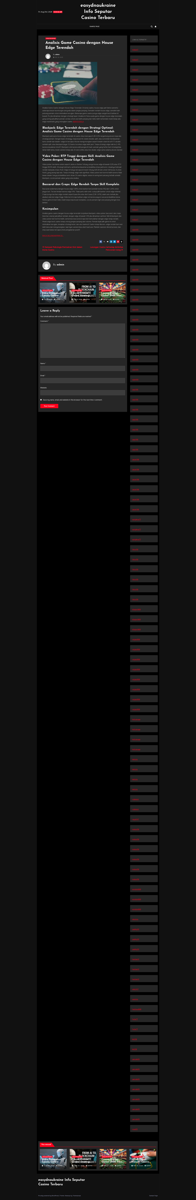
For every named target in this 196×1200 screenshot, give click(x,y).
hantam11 (135, 959)
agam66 (135, 230)
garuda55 (136, 1059)
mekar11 (135, 50)
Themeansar (77, 1196)
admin (57, 54)
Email (42, 376)
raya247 (135, 819)
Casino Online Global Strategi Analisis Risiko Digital (80, 297)
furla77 (135, 1019)
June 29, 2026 (49, 1166)
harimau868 (136, 1009)
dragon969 (136, 609)
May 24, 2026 (109, 1166)
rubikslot (135, 799)
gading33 (135, 929)
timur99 (135, 549)
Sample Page (94, 26)
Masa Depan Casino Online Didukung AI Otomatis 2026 (51, 297)
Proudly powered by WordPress (48, 1196)
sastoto (135, 999)
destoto (135, 919)
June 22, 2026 (79, 1166)
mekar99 (135, 829)
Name (43, 363)
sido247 (135, 989)
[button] (152, 26)
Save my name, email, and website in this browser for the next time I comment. (72, 400)
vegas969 (136, 639)
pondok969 (136, 889)
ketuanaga (136, 719)
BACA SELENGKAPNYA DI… (52, 236)
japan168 (135, 459)
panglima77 (136, 519)
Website (43, 388)
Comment (44, 321)
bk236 (134, 1039)
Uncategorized (51, 38)
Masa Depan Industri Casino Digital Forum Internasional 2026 (142, 1163)
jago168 (135, 390)
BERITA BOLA (78, 122)
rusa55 (135, 1129)
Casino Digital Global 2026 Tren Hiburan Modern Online (111, 297)
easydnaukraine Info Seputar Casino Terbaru (98, 11)
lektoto (135, 759)
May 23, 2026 (138, 1166)
